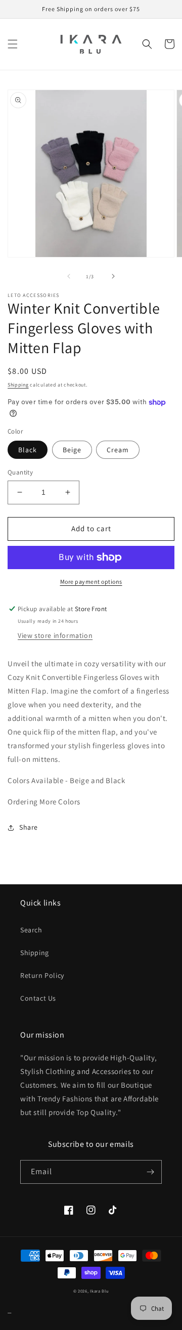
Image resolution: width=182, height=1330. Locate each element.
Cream (118, 449)
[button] (13, 44)
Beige (72, 449)
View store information (55, 635)
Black (27, 449)
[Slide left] (69, 276)
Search (31, 929)
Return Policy (42, 975)
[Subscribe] (150, 1172)
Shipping (18, 384)
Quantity (20, 472)
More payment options (91, 581)
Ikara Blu (99, 1291)
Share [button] (28, 827)
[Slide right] (113, 276)
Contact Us (38, 998)
